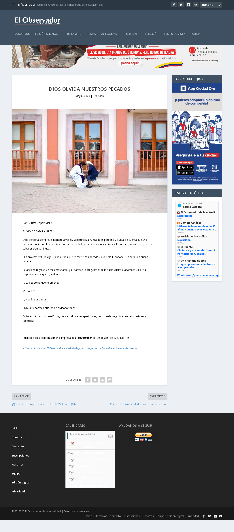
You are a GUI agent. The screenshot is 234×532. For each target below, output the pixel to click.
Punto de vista (174, 34)
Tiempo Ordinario (80, 437)
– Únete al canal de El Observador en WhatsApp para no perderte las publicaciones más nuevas (80, 348)
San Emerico (82, 465)
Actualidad (109, 34)
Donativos (22, 34)
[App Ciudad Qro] (197, 133)
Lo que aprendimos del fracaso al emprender (196, 265)
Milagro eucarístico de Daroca (93, 459)
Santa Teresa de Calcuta (89, 478)
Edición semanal (46, 34)
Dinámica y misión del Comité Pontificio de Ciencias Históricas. (196, 254)
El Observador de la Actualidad (200, 212)
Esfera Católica (192, 206)
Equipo (16, 473)
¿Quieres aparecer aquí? (206, 275)
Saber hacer (184, 215)
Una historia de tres (193, 260)
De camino (74, 34)
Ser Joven (132, 34)
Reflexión (151, 34)
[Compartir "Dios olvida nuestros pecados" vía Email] (102, 379)
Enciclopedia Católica (194, 236)
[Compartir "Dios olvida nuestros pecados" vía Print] (109, 379)
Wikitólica (183, 275)
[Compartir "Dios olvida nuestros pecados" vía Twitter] (95, 379)
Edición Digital (21, 482)
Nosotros (18, 464)
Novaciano (184, 240)
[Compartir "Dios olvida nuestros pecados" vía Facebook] (87, 379)
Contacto (18, 446)
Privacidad (18, 491)
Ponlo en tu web (97, 485)
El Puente (187, 247)
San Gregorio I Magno (88, 472)
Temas (91, 34)
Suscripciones (20, 455)
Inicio (15, 428)
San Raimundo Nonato (88, 453)
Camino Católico (191, 222)
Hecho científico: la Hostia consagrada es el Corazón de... (69, 4)
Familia (195, 34)
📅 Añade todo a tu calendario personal (90, 445)
